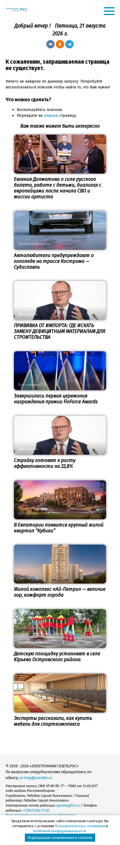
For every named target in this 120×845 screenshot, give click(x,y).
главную (51, 115)
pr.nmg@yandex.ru (36, 777)
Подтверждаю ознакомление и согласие (60, 838)
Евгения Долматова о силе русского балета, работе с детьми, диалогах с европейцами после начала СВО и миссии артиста (57, 188)
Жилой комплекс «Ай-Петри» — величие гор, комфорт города (59, 592)
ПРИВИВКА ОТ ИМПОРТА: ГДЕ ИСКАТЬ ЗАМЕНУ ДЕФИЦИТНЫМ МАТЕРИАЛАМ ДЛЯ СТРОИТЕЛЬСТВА (59, 331)
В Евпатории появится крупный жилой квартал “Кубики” (59, 528)
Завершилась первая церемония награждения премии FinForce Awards (56, 398)
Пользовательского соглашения (80, 826)
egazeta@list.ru (68, 805)
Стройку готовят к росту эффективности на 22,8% (44, 463)
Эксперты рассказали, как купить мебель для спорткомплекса (53, 721)
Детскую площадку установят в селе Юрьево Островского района (57, 656)
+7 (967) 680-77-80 (36, 810)
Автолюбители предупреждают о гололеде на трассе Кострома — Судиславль (54, 261)
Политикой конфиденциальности (59, 831)
